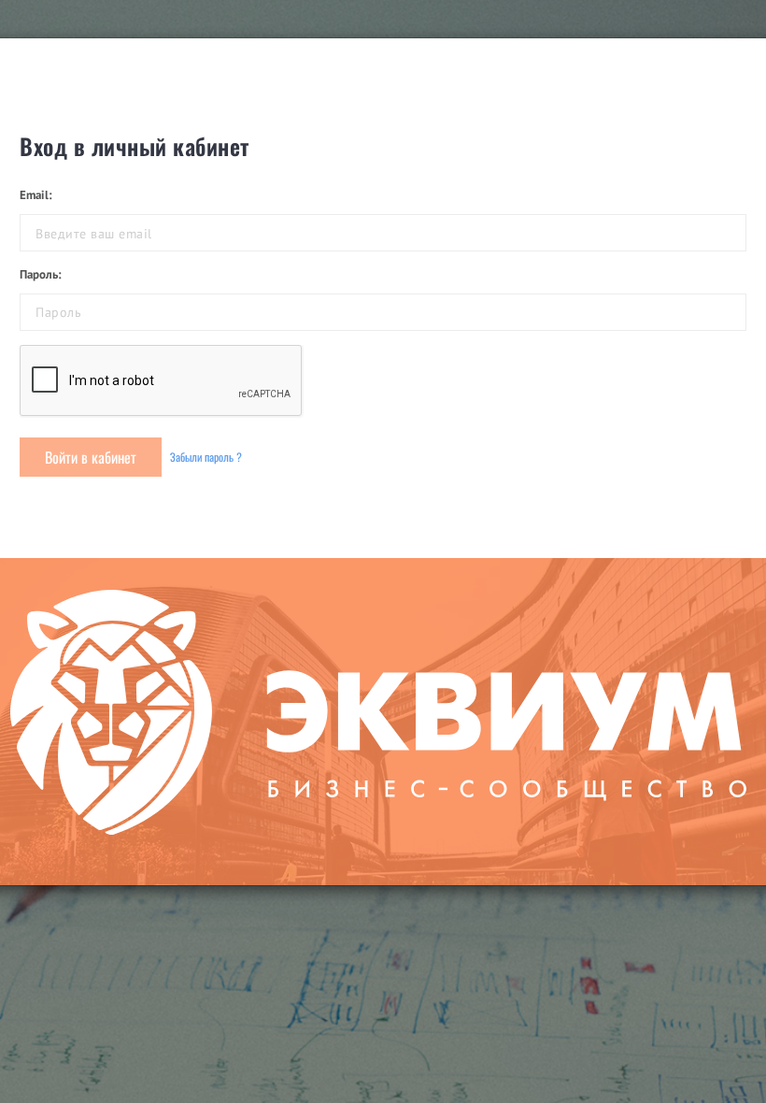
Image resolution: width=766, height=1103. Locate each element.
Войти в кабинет (90, 457)
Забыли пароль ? (206, 457)
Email (34, 195)
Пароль (39, 274)
